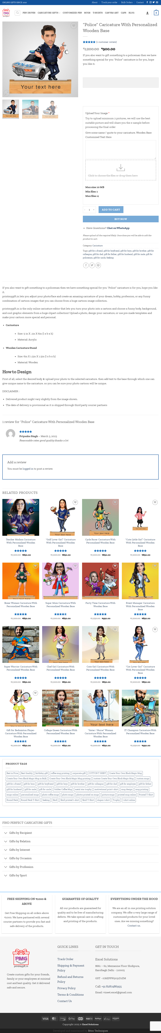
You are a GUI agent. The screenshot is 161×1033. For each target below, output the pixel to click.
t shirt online (129, 800)
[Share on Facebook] (86, 265)
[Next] (72, 59)
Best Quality (27, 773)
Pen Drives (29, 12)
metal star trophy (83, 789)
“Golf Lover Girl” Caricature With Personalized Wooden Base (60, 542)
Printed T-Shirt (146, 794)
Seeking (110, 257)
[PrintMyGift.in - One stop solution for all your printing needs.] (6, 12)
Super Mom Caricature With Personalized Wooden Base (60, 604)
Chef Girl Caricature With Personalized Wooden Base (61, 668)
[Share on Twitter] (92, 265)
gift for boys (126, 250)
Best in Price (12, 773)
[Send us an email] (157, 2)
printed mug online (127, 794)
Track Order (65, 959)
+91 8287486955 (112, 986)
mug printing (141, 789)
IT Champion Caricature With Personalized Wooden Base (140, 732)
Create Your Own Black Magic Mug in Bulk (26, 778)
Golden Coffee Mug (63, 789)
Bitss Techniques (98, 1030)
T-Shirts (98, 12)
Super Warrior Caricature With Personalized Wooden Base (20, 668)
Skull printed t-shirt (69, 800)
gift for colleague (95, 784)
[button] (17, 13)
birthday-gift (42, 773)
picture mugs (108, 794)
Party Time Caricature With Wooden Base (100, 604)
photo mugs (67, 794)
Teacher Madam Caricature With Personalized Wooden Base (20, 542)
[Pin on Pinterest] (98, 265)
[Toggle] (5, 833)
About (94, 2)
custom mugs (143, 778)
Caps (123, 12)
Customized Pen (72, 12)
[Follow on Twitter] (154, 2)
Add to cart (111, 209)
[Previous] (8, 59)
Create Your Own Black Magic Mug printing (70, 778)
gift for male (139, 254)
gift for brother (140, 250)
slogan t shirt (103, 800)
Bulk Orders (127, 2)
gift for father (110, 254)
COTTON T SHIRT (97, 773)
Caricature (97, 245)
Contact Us (64, 1001)
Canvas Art (112, 12)
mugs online (12, 794)
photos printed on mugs (87, 794)
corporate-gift (79, 773)
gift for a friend (96, 250)
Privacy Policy (66, 988)
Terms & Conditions (70, 994)
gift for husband (125, 254)
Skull (55, 800)
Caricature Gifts (48, 12)
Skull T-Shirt (88, 800)
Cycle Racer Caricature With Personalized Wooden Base (100, 541)
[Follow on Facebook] (147, 2)
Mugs (87, 12)
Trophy (116, 800)
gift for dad (98, 254)
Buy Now (120, 219)
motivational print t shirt (106, 789)
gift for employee (128, 784)
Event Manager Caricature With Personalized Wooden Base (140, 606)
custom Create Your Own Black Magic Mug (114, 778)
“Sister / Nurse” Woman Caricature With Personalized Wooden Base (100, 733)
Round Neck (12, 800)
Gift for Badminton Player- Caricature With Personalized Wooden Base (20, 733)
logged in (28, 468)
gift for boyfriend (111, 250)
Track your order (109, 2)
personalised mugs (30, 794)
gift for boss (29, 784)
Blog (131, 12)
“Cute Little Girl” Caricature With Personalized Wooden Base (140, 542)
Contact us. (134, 925)
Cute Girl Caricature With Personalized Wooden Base (100, 668)
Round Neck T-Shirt (30, 800)
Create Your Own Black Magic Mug (125, 773)
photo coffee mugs (50, 794)
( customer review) (106, 41)
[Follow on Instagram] (151, 2)
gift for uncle (99, 257)
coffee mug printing (60, 773)
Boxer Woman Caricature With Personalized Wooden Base (20, 604)
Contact (140, 2)
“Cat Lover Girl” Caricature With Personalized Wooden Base (140, 669)
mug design (126, 789)
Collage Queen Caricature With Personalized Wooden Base (60, 732)
